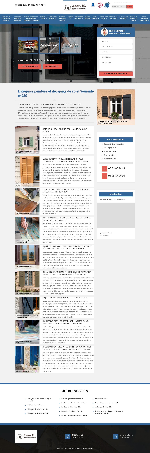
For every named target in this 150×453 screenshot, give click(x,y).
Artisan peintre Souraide (103, 407)
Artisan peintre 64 (87, 17)
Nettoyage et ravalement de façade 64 (6, 18)
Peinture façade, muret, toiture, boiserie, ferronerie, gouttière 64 (31, 18)
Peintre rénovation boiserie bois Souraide (75, 403)
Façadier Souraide (101, 399)
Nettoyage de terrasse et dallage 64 (17, 18)
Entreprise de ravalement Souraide (106, 403)
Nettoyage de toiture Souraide (38, 409)
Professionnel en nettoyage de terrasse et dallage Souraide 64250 (109, 412)
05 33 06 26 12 (24, 5)
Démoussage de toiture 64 (123, 17)
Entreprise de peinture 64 (53, 17)
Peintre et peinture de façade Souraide (74, 415)
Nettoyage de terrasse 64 (113, 17)
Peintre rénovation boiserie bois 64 (144, 18)
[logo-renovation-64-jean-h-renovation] (75, 7)
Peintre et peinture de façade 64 (62, 18)
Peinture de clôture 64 (43, 17)
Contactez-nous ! (52, 66)
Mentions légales (87, 448)
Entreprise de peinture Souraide (72, 411)
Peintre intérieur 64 (95, 17)
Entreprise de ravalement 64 (78, 17)
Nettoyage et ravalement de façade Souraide (39, 400)
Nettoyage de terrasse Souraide (38, 413)
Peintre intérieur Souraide (36, 405)
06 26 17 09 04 (39, 5)
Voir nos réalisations (29, 66)
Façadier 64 (70, 17)
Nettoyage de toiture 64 (104, 17)
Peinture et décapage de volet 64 (133, 18)
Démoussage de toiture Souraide (72, 399)
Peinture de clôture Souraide (70, 407)
